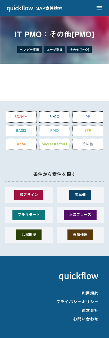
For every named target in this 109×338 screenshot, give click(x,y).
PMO (54, 130)
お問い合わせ (85, 319)
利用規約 (89, 293)
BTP (87, 130)
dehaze (99, 8)
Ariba (21, 144)
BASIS (21, 130)
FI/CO (54, 116)
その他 (87, 144)
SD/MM (21, 116)
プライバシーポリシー (77, 302)
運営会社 (89, 310)
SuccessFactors (54, 144)
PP (87, 116)
